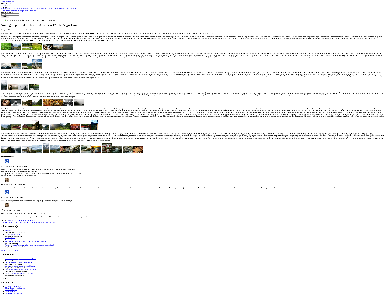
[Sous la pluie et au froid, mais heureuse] (16, 105)
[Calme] (23, 90)
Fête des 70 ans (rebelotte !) (13, 234)
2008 (67, 9)
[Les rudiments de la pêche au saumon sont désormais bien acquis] (96, 152)
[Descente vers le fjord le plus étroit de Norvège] (35, 130)
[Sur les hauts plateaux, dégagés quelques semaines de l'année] (37, 152)
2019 (27, 9)
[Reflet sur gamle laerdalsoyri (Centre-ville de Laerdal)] (107, 152)
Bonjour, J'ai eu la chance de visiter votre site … (20, 273)
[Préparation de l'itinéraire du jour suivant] (138, 152)
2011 (56, 9)
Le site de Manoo (10, 291)
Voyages (10, 220)
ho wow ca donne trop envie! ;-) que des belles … (20, 259)
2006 (74, 9)
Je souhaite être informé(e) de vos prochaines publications (19, 11)
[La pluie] (55, 130)
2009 (63, 9)
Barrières (8, 230)
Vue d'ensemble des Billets (9, 250)
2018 (31, 9)
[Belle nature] (65, 130)
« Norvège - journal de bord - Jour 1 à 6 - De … (16, 222)
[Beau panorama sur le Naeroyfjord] (6, 152)
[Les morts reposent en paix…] (37, 105)
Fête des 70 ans (10, 238)
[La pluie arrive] (4, 90)
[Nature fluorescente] (6, 50)
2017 (34, 9)
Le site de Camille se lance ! (14, 293)
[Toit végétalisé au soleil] (16, 130)
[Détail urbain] (75, 152)
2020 (24, 9)
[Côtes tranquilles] (16, 69)
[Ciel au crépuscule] (68, 50)
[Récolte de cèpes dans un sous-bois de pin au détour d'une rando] (48, 50)
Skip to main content (7, 2)
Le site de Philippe (11, 290)
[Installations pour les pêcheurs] (128, 152)
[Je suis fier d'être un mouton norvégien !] (27, 152)
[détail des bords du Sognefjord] (37, 50)
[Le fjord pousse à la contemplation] (13, 90)
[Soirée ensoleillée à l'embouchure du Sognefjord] (58, 50)
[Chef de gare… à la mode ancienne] (86, 130)
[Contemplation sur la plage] (37, 69)
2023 (13, 9)
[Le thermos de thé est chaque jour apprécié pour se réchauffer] (6, 105)
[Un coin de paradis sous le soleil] (27, 69)
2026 (2, 9)
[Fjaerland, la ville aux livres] (48, 105)
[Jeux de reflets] (27, 105)
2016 (38, 9)
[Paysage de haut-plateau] (55, 152)
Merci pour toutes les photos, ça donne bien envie (20, 269)
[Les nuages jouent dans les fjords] (6, 69)
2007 (70, 9)
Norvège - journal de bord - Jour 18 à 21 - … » (46, 222)
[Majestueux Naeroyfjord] (44, 130)
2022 (16, 9)
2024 (9, 9)
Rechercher (5, 16)
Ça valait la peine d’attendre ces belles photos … (20, 262)
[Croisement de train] (75, 130)
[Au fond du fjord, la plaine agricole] (6, 130)
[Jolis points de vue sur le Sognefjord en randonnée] (16, 50)
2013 (49, 9)
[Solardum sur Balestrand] (34, 90)
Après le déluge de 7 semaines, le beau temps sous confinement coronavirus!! (29, 245)
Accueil (3, 5)
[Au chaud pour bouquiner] (68, 105)
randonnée (31, 220)
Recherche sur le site (7, 12)
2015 (42, 9)
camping (19, 220)
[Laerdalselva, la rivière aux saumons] (117, 152)
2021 (20, 9)
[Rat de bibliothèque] (58, 105)
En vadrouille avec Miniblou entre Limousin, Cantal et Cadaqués (25, 241)
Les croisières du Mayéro (13, 286)
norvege (25, 220)
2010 (60, 9)
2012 (53, 9)
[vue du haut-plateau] (46, 152)
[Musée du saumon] (86, 152)
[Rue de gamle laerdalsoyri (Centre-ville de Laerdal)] (65, 152)
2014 (45, 9)
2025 (6, 9)
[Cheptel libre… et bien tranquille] (27, 130)
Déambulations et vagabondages (15, 288)
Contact (8, 5)
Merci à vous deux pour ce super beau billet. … (20, 266)
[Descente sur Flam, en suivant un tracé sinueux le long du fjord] (94, 130)
